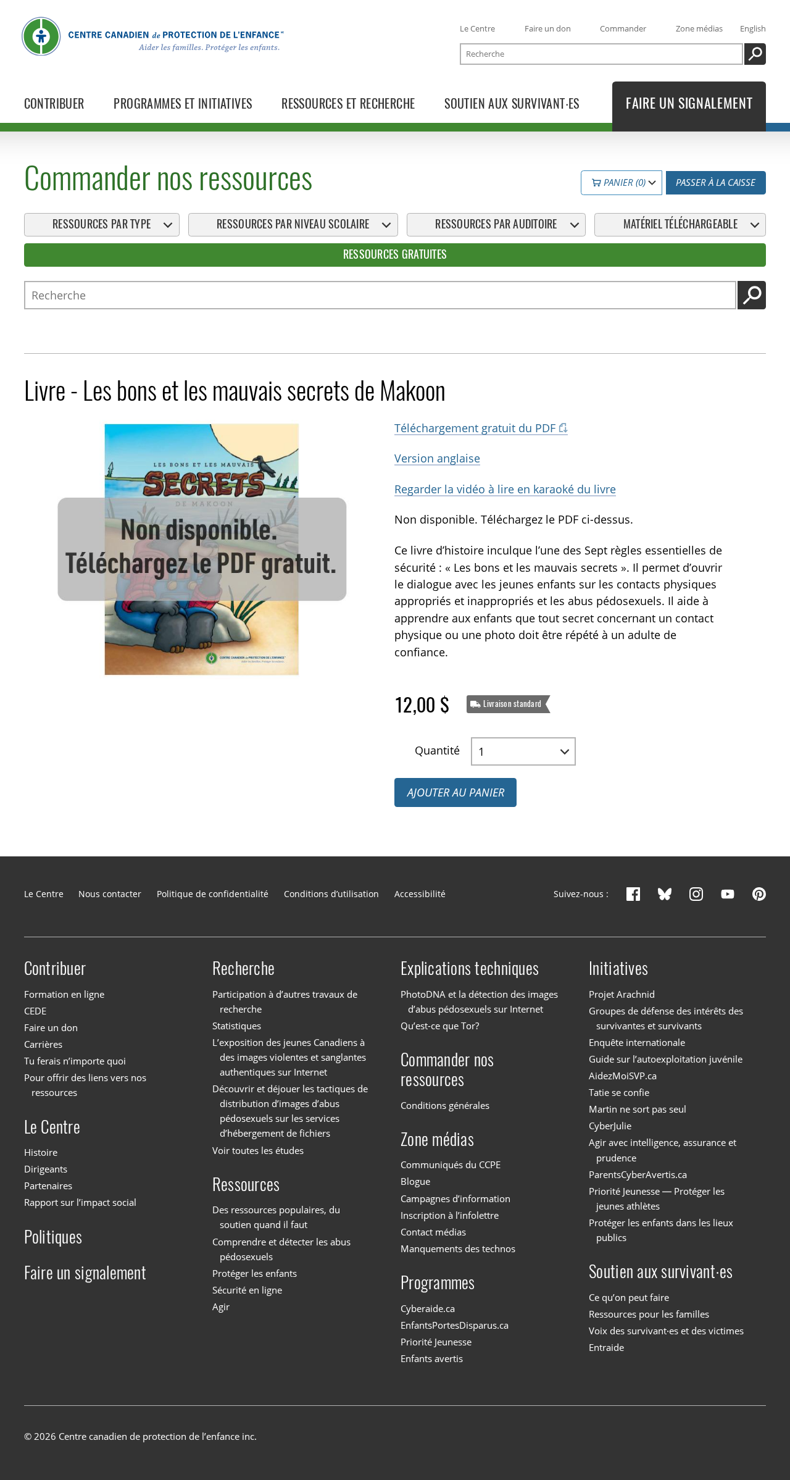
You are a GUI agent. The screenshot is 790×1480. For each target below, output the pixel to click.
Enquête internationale (637, 1042)
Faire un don (548, 28)
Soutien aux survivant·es (661, 1271)
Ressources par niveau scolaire (293, 224)
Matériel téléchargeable (680, 224)
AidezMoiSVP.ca (623, 1075)
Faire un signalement (85, 1272)
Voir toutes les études (258, 1150)
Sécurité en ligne (247, 1290)
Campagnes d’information (455, 1198)
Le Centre (477, 28)
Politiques (53, 1237)
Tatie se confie (619, 1092)
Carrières (43, 1044)
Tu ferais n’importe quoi (75, 1061)
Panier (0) (623, 182)
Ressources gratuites (395, 254)
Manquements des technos (458, 1248)
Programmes (438, 1282)
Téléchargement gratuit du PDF (474, 427)
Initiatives (618, 968)
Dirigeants (45, 1169)
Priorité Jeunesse (436, 1342)
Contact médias (433, 1232)
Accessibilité (420, 894)
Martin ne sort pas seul (637, 1109)
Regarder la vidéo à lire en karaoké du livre (505, 489)
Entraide (606, 1347)
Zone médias (699, 28)
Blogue (415, 1182)
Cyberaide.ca (428, 1308)
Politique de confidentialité (212, 894)
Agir (221, 1306)
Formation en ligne (64, 994)
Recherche (243, 968)
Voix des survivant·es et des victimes (666, 1330)
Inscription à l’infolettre (450, 1215)
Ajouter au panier (455, 792)
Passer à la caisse (715, 182)
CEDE (35, 1011)
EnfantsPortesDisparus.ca (455, 1325)
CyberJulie (610, 1125)
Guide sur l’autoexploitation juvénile (665, 1059)
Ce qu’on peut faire (629, 1297)
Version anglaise (437, 458)
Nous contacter (109, 894)
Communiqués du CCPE (451, 1164)
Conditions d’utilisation (331, 894)
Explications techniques (470, 968)
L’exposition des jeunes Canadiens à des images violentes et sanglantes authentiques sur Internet (289, 1057)
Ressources (246, 1184)
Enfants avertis (432, 1358)
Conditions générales (445, 1105)
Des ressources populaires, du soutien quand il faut (276, 1217)
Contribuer (55, 968)
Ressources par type (101, 224)
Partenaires (48, 1185)
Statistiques (236, 1025)
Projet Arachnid (622, 994)
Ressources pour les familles (649, 1314)
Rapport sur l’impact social (80, 1202)
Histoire (40, 1152)
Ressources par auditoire (496, 224)
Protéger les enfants (254, 1273)
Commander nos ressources (447, 1069)
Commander (623, 28)
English (753, 28)
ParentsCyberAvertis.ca (638, 1174)
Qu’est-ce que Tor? (440, 1025)
